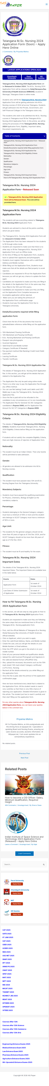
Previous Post (24, 753)
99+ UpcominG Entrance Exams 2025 (17, 1062)
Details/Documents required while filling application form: (24, 148)
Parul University (29, 77)
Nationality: (8, 156)
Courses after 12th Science (13, 1025)
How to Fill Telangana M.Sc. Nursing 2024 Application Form (24, 178)
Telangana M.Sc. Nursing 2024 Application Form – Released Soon (24, 141)
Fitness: (6, 172)
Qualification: (8, 161)
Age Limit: (7, 169)
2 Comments (7, 52)
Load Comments (24, 853)
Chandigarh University (12, 77)
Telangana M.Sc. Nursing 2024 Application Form (20, 145)
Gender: (6, 159)
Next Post (24, 758)
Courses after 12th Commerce (14, 1029)
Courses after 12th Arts (11, 1033)
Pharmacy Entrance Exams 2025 (15, 1055)
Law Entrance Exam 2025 (12, 1051)
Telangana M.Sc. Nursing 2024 (34, 100)
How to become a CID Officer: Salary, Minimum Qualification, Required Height (24, 799)
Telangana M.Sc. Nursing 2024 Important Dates (20, 175)
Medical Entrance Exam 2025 (14, 1048)
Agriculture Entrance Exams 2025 (16, 1059)
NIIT (12, 900)
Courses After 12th (10, 1022)
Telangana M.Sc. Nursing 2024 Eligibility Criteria (20, 153)
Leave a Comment (11, 844)
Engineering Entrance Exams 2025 (16, 1044)
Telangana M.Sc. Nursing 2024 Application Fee (20, 150)
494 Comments (10, 805)
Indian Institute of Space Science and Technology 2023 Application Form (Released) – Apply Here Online (24, 838)
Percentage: (8, 167)
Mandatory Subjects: (11, 164)
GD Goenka (41, 77)
